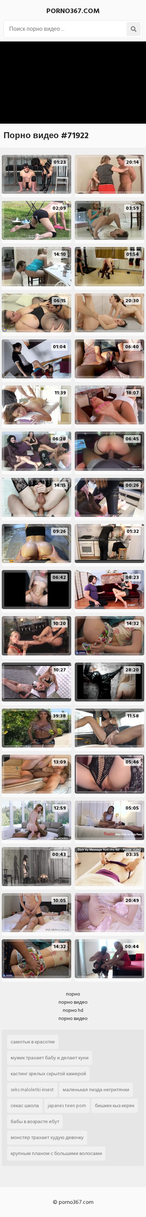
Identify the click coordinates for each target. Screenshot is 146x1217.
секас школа (25, 1106)
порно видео (73, 1002)
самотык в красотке (33, 1042)
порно (73, 994)
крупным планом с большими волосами (56, 1153)
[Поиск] (134, 29)
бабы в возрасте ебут (35, 1121)
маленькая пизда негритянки (96, 1090)
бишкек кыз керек (114, 1106)
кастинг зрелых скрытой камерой (48, 1074)
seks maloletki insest (32, 1090)
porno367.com (73, 11)
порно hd (73, 1010)
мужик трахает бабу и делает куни (50, 1058)
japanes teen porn (67, 1106)
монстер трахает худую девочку (47, 1137)
